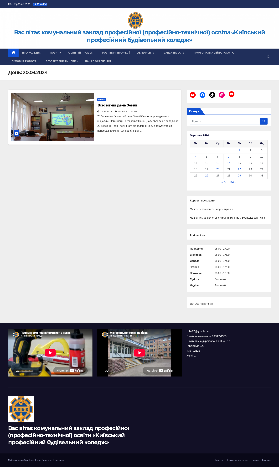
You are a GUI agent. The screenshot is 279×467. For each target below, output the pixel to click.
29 (239, 175)
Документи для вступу (238, 460)
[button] (268, 56)
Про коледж (31, 52)
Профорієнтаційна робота (213, 52)
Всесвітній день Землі (117, 105)
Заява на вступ (175, 52)
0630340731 (223, 341)
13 (217, 163)
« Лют (225, 182)
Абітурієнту (146, 52)
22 (239, 169)
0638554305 (219, 336)
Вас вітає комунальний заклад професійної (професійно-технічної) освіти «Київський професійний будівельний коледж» (68, 435)
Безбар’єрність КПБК (61, 61)
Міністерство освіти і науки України (211, 209)
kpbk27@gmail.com (197, 331)
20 (217, 169)
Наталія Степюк (127, 111)
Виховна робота (24, 61)
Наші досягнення (98, 61)
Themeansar (58, 460)
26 (206, 175)
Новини (55, 52)
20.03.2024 (106, 111)
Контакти (266, 460)
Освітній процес (80, 52)
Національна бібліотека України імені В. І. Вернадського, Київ (227, 217)
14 (228, 163)
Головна (219, 460)
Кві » (233, 182)
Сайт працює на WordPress (21, 460)
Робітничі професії (116, 52)
